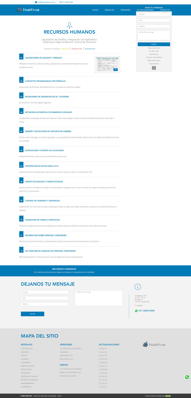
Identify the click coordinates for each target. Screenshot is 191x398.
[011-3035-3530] (67, 2)
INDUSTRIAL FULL (66, 359)
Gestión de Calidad (154, 57)
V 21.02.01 (103, 387)
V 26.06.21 (103, 348)
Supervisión (154, 63)
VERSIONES (125, 10)
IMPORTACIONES (27, 366)
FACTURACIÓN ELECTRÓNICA (71, 348)
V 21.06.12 (103, 380)
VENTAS (24, 355)
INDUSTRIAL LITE (66, 355)
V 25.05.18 (103, 359)
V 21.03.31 (103, 383)
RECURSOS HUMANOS (29, 380)
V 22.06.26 (103, 373)
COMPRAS (25, 359)
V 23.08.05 (103, 369)
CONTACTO (165, 10)
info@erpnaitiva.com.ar (46, 2)
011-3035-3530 (146, 311)
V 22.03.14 (103, 376)
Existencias (154, 54)
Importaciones (154, 48)
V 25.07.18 (103, 355)
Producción (154, 51)
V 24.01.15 (103, 366)
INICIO (95, 10)
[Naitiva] (28, 9)
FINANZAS (25, 352)
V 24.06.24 (103, 362)
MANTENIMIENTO (27, 383)
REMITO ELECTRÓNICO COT (70, 372)
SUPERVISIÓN (26, 387)
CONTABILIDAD (27, 348)
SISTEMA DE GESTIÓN (68, 376)
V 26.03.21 (103, 352)
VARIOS (64, 365)
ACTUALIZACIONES (145, 10)
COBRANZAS (26, 362)
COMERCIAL (64, 352)
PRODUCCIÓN (26, 369)
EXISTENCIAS (26, 373)
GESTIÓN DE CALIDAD (29, 376)
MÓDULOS (109, 10)
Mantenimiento (154, 60)
